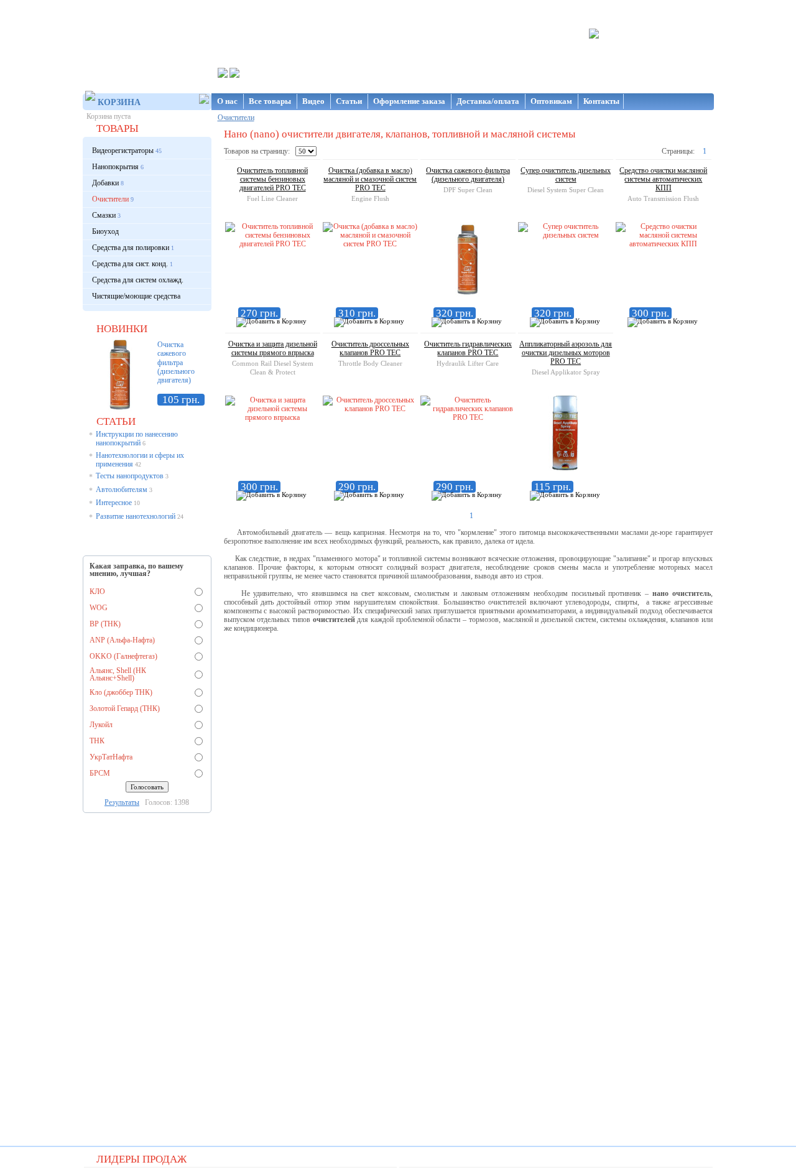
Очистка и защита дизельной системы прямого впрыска (272, 348)
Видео (314, 101)
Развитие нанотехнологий (135, 516)
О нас (228, 101)
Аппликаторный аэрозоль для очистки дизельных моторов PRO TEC (565, 353)
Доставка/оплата (488, 101)
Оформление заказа (410, 101)
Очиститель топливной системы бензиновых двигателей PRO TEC (272, 179)
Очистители (236, 117)
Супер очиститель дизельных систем (566, 174)
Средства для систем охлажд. (137, 280)
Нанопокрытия (115, 166)
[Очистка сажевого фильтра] (120, 409)
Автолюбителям (121, 489)
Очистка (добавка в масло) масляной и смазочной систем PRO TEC (370, 179)
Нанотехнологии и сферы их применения (140, 459)
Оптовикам (552, 101)
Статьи (350, 101)
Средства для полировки (130, 247)
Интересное (114, 502)
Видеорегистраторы (123, 150)
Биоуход (105, 231)
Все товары (271, 101)
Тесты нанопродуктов (130, 475)
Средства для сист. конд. (130, 263)
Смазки (104, 215)
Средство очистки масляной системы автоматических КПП (663, 179)
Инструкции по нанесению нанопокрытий (137, 438)
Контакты (601, 101)
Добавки (105, 183)
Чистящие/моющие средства (136, 296)
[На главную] (147, 31)
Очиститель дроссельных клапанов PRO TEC (370, 348)
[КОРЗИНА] (142, 101)
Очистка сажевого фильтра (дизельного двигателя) (176, 362)
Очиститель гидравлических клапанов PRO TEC (468, 348)
